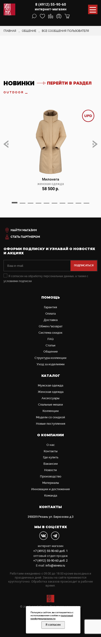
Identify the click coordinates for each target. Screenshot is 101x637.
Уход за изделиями (51, 364)
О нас (51, 445)
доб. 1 (50, 551)
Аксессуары (50, 398)
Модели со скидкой (50, 417)
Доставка (51, 320)
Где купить (50, 457)
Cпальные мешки (50, 404)
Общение (50, 351)
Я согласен (53, 624)
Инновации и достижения (50, 489)
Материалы (50, 483)
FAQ (50, 339)
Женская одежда (50, 392)
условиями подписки (18, 281)
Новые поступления (50, 423)
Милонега (50, 179)
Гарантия (50, 307)
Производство (50, 476)
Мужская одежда (50, 385)
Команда (50, 495)
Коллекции (51, 411)
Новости (50, 470)
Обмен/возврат (50, 326)
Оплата (50, 313)
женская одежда (50, 184)
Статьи (50, 345)
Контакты (51, 451)
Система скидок (50, 332)
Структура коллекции (50, 358)
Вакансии (50, 463)
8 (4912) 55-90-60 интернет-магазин (50, 6)
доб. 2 (50, 560)
